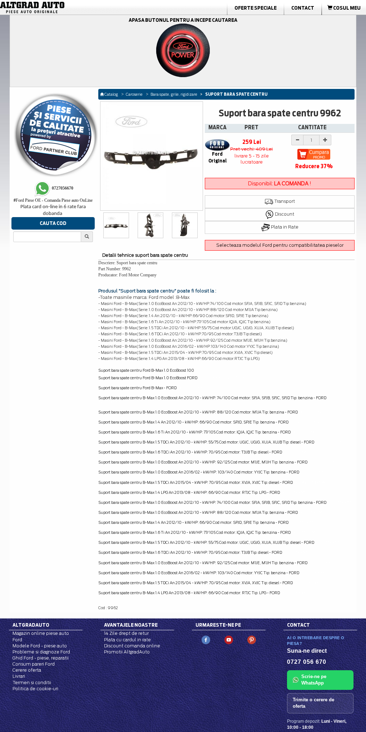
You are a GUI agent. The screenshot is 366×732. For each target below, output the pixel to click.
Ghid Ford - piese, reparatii (41, 658)
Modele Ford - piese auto (40, 645)
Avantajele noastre (131, 625)
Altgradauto (31, 625)
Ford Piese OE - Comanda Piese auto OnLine (53, 200)
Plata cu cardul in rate (127, 639)
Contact (302, 8)
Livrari (19, 676)
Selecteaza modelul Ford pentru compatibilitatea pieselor (279, 245)
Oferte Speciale (255, 8)
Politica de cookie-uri (35, 688)
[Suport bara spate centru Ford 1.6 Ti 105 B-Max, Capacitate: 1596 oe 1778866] (116, 225)
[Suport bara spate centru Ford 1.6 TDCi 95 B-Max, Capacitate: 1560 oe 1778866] (185, 225)
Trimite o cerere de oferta (313, 703)
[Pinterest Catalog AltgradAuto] (251, 639)
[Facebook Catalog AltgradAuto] (206, 639)
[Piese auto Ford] (58, 7)
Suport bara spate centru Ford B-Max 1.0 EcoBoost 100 (146, 370)
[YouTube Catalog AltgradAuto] (228, 639)
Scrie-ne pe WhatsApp (313, 680)
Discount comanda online (132, 645)
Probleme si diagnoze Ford (41, 652)
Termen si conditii (32, 682)
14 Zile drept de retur (126, 633)
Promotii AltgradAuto (127, 652)
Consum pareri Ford (34, 664)
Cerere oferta (27, 670)
